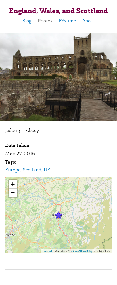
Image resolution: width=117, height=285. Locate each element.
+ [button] (13, 184)
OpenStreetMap (82, 251)
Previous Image (11, 77)
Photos (45, 21)
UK (47, 170)
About (88, 21)
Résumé (67, 21)
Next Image (105, 77)
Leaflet (47, 251)
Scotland (32, 170)
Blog (27, 21)
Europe (12, 170)
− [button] (13, 192)
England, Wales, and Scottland (58, 10)
